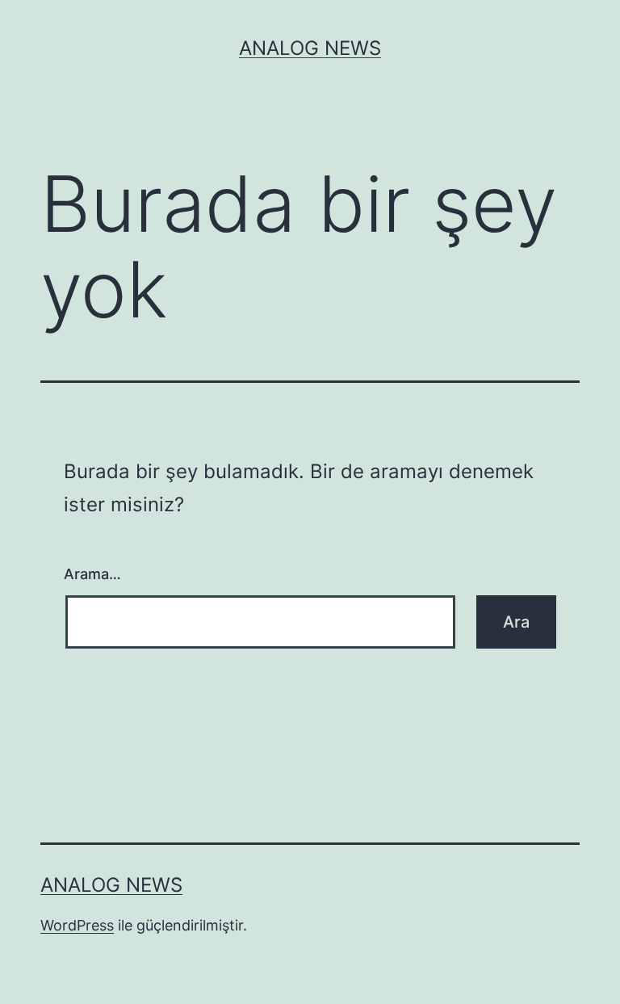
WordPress (77, 925)
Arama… (92, 573)
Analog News (310, 48)
